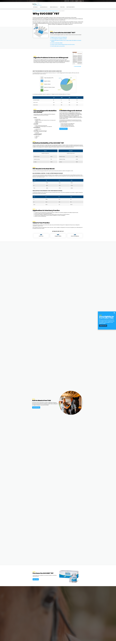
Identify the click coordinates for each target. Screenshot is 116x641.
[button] (83, 1)
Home (33, 10)
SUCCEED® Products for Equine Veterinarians (41, 10)
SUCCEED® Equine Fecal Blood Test (53, 10)
